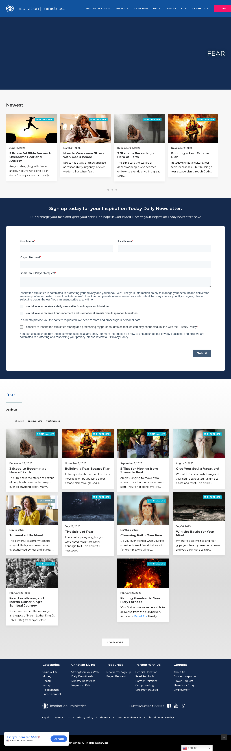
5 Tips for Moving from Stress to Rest (195, 155)
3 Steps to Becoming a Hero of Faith (87, 155)
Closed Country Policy (161, 717)
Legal (45, 717)
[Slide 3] (116, 190)
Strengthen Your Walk (85, 672)
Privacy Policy (85, 717)
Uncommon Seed (146, 689)
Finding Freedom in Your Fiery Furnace (140, 600)
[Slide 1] (108, 190)
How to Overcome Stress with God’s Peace (35, 155)
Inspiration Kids (80, 685)
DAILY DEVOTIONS (95, 8)
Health (46, 681)
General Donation (146, 672)
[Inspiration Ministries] (35, 8)
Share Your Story (184, 685)
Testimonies (46, 500)
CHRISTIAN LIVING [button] (145, 8)
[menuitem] (96, 8)
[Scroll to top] (224, 736)
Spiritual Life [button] (35, 421)
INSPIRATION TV (176, 8)
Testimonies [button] (53, 421)
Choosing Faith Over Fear (141, 535)
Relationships (50, 689)
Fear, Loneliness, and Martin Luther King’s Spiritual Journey (26, 601)
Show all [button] (19, 421)
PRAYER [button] (120, 8)
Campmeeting (144, 685)
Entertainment (51, 694)
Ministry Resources (83, 681)
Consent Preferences (129, 717)
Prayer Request (116, 676)
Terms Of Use (62, 717)
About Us (179, 672)
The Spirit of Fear (79, 531)
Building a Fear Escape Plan (87, 468)
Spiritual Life (49, 119)
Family (46, 685)
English (192, 747)
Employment (182, 689)
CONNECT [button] (198, 8)
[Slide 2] (112, 190)
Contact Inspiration (185, 676)
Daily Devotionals (82, 676)
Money (46, 676)
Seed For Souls (144, 676)
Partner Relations (146, 681)
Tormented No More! (26, 535)
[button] (37, 128)
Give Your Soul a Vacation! (197, 468)
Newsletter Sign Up (118, 672)
